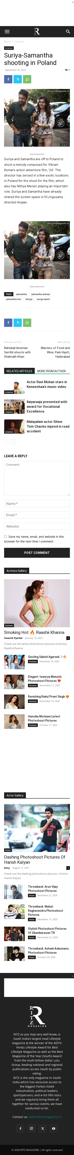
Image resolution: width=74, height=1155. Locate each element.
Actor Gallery (15, 795)
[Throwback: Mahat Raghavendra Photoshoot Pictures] (14, 911)
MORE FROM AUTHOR (51, 371)
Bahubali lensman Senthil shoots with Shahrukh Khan (17, 352)
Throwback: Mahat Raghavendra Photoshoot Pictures (45, 910)
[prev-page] (6, 441)
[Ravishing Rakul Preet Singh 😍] (14, 701)
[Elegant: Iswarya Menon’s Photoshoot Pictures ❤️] (14, 682)
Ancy (7, 867)
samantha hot (13, 299)
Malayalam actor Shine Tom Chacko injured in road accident (48, 426)
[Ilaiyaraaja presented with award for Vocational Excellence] (14, 406)
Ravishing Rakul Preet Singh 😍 (48, 696)
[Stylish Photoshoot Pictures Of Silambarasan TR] (14, 934)
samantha (21, 294)
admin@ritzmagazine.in (45, 1117)
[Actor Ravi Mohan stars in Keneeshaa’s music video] (14, 387)
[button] (7, 31)
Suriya (28, 299)
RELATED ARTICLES (19, 371)
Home (7, 41)
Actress (9, 625)
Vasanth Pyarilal (13, 637)
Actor (8, 850)
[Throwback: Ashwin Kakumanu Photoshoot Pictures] (14, 953)
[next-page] (13, 441)
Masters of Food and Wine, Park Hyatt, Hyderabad (55, 352)
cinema (19, 41)
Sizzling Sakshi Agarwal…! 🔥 (47, 656)
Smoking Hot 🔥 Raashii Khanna (34, 632)
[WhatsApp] (27, 79)
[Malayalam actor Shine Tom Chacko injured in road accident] (14, 426)
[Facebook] (8, 79)
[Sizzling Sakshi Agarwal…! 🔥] (14, 662)
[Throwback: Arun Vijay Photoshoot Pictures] (14, 892)
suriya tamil (43, 299)
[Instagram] (31, 1128)
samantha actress (40, 294)
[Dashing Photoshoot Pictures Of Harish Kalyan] (37, 828)
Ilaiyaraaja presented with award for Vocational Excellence (47, 406)
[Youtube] (54, 1129)
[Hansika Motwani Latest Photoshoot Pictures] (14, 721)
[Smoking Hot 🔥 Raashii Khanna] (37, 603)
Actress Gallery (17, 570)
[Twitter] (18, 79)
